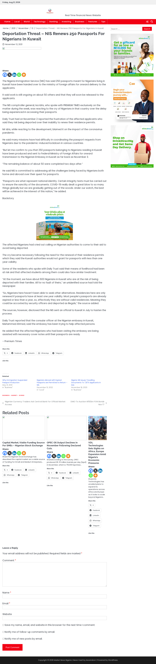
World (27, 21)
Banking (53, 21)
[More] (24, 75)
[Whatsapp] (19, 75)
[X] (9, 75)
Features (92, 21)
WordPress (113, 660)
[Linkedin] (14, 75)
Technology (39, 21)
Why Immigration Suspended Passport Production (14, 381)
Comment (9, 560)
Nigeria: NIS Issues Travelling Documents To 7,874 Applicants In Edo (86, 382)
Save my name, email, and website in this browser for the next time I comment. (50, 625)
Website (7, 614)
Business (79, 21)
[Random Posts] (147, 22)
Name (6, 592)
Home (7, 21)
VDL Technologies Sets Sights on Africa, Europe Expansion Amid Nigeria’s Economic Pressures (97, 452)
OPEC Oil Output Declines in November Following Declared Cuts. (64, 445)
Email (6, 603)
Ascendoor (91, 660)
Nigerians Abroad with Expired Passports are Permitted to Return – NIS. (52, 382)
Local (17, 21)
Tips (103, 21)
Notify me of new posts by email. (23, 638)
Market (14, 395)
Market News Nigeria (83, 10)
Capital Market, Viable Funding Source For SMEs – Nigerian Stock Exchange (23, 444)
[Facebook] (5, 75)
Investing (66, 21)
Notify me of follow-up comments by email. (30, 632)
